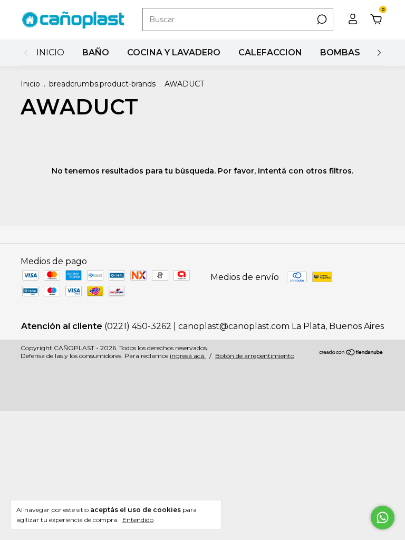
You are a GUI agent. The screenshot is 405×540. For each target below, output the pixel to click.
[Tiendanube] (351, 353)
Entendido (137, 520)
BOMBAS (340, 52)
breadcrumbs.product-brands (102, 84)
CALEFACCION (270, 52)
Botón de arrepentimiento (254, 356)
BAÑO (95, 52)
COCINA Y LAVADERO (173, 52)
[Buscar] (321, 19)
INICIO (50, 52)
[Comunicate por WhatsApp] (382, 517)
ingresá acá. (188, 356)
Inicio (30, 84)
